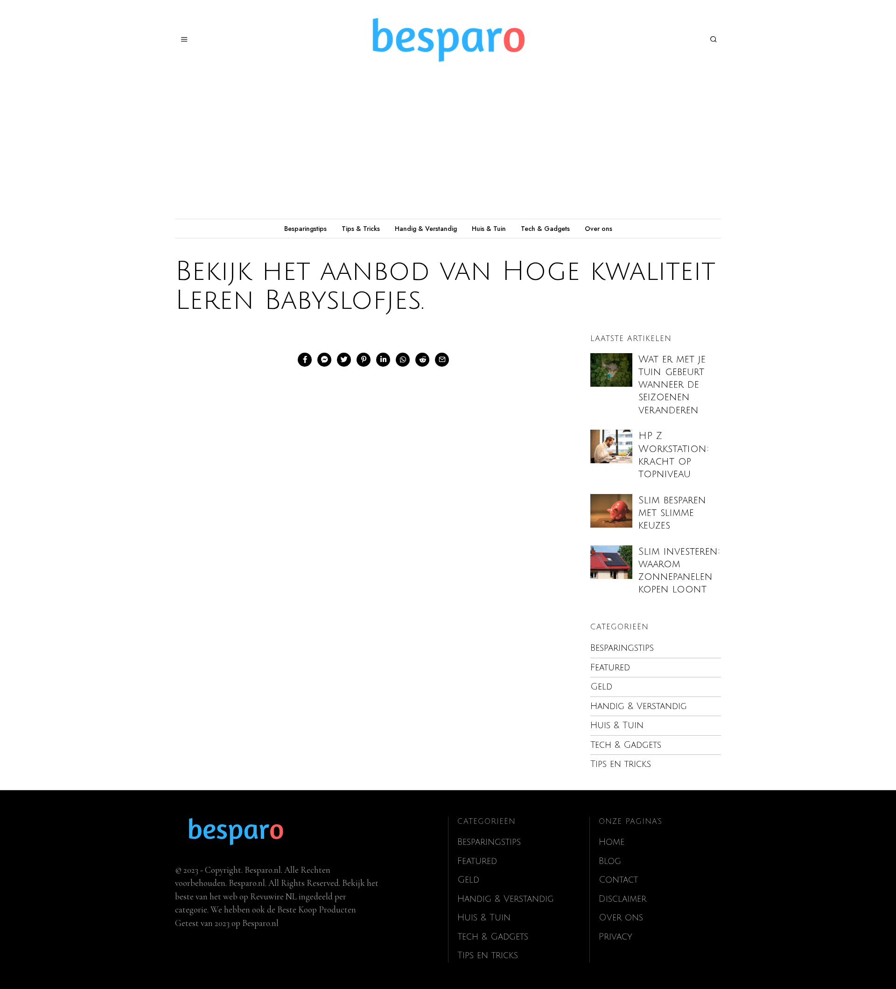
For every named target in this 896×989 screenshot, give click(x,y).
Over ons (598, 228)
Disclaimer (622, 899)
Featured (610, 667)
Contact (618, 880)
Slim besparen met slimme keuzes (672, 513)
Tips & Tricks (361, 228)
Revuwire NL (273, 896)
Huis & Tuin (489, 228)
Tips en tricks (620, 764)
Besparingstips (305, 228)
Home (611, 842)
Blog (610, 861)
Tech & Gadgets (545, 228)
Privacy (615, 936)
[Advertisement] (448, 149)
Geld (601, 686)
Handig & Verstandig (426, 228)
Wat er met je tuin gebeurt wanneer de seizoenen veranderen (672, 385)
